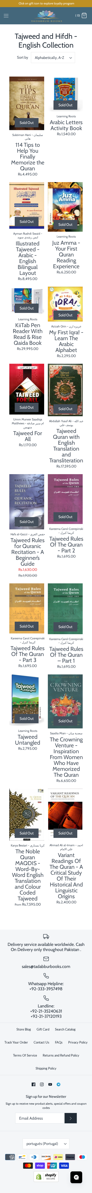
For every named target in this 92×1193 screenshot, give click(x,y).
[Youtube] (50, 1084)
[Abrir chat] (76, 1177)
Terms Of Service (25, 1055)
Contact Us (41, 1042)
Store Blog (23, 1029)
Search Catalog (65, 1029)
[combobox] (53, 57)
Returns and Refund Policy (61, 1055)
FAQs (59, 1042)
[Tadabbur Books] (46, 16)
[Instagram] (42, 1084)
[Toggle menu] (6, 15)
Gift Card (43, 1029)
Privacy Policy (78, 1042)
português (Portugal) (42, 1143)
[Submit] (71, 1118)
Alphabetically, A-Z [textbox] (49, 57)
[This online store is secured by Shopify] (46, 1181)
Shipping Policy (46, 1068)
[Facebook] (33, 1084)
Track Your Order (16, 1042)
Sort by (22, 57)
